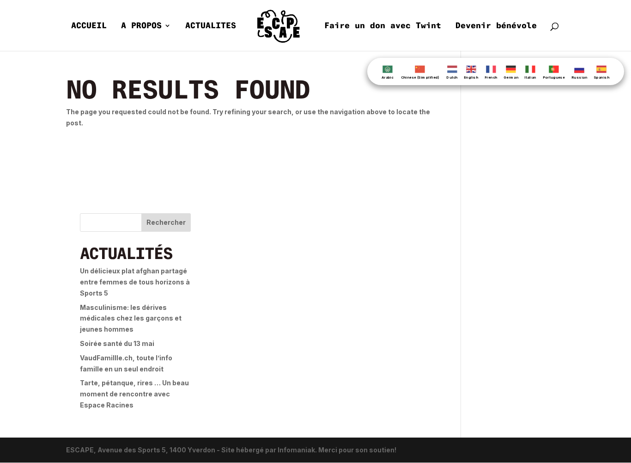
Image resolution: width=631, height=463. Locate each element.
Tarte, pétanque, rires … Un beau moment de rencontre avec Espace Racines (134, 394)
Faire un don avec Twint (382, 26)
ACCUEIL (89, 26)
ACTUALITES (210, 26)
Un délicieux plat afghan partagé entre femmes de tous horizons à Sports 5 (135, 282)
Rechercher (166, 222)
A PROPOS (141, 26)
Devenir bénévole (496, 26)
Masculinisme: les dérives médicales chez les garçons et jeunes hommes (131, 318)
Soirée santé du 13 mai (117, 343)
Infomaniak (296, 450)
